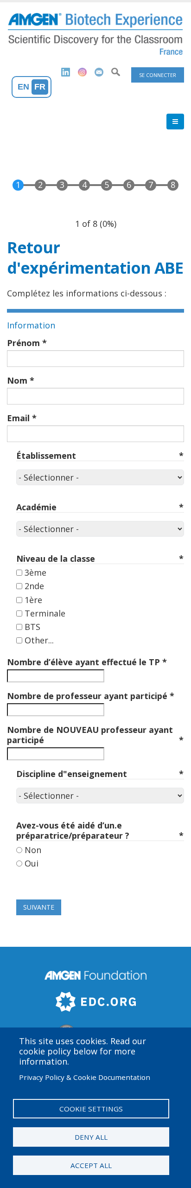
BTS (32, 626)
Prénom (23, 343)
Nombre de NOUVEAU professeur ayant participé (90, 735)
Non (33, 849)
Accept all (91, 1165)
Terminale (45, 613)
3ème (35, 572)
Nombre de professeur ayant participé (87, 696)
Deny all (91, 1137)
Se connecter (157, 74)
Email (18, 418)
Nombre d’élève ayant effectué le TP (83, 662)
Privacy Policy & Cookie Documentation (84, 1077)
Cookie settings (91, 1108)
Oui (31, 863)
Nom (17, 380)
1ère (33, 599)
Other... (39, 640)
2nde (34, 585)
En (23, 86)
